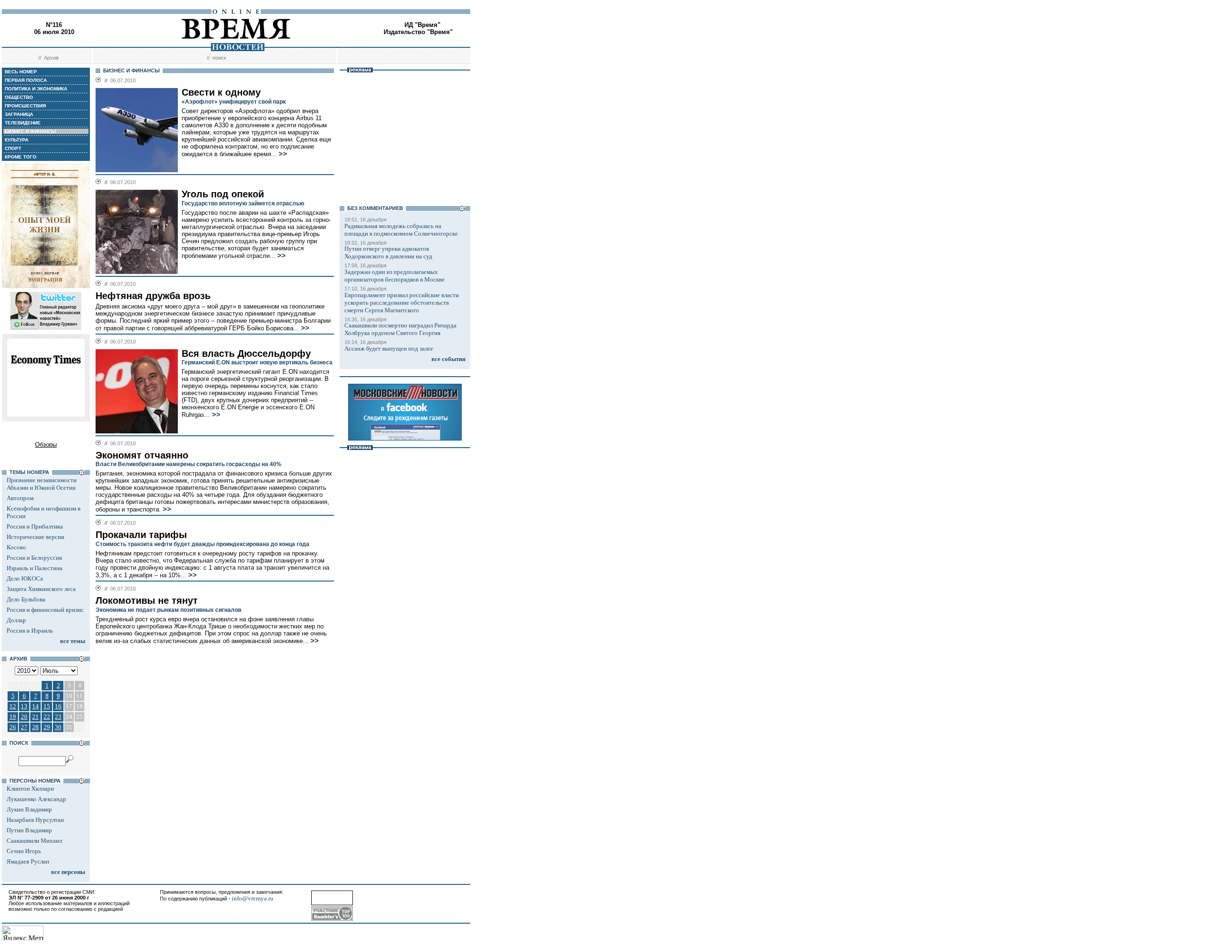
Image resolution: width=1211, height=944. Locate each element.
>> (283, 154)
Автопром (20, 498)
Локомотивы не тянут (147, 600)
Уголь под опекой (223, 194)
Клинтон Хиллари (30, 788)
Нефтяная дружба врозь (153, 296)
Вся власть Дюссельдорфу (246, 353)
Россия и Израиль (30, 630)
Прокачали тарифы (141, 534)
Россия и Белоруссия (34, 557)
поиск (219, 58)
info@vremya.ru (252, 898)
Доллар (16, 620)
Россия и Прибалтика (35, 526)
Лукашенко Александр (36, 799)
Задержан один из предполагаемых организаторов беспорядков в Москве (394, 275)
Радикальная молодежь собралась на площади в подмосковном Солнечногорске (401, 229)
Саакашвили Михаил (34, 840)
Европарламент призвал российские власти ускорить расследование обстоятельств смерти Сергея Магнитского (401, 302)
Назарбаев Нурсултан (35, 819)
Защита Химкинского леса (41, 588)
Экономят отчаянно (142, 455)
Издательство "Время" (418, 31)
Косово (16, 547)
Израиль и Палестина (34, 568)
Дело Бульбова (26, 599)
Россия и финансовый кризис (45, 609)
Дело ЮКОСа (25, 578)
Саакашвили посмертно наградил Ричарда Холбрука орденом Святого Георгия (400, 329)
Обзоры (46, 444)
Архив (51, 58)
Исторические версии (35, 536)
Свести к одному (221, 92)
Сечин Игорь (24, 851)
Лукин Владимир (29, 809)
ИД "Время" (422, 24)
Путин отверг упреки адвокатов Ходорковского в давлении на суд (388, 252)
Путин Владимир (29, 830)
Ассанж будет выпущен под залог (388, 348)
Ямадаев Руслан (28, 861)
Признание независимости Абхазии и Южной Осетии (42, 483)
